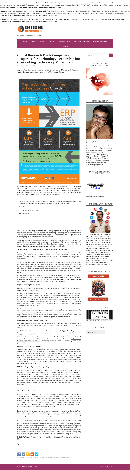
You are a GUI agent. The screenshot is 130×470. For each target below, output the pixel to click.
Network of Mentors (100, 42)
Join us (52, 42)
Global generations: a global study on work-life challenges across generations (47, 420)
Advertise (43, 42)
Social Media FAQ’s (64, 42)
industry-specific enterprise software (29, 192)
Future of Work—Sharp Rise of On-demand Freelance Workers (53, 437)
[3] (64, 331)
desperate (35, 457)
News (26, 65)
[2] (43, 190)
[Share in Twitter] (36, 454)
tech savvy (56, 457)
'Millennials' (23, 457)
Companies (29, 457)
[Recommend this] (18, 444)
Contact (65, 46)
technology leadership (65, 457)
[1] (74, 186)
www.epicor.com (49, 406)
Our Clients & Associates (82, 42)
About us (34, 42)
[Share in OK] (28, 454)
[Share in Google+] (32, 454)
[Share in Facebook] (19, 454)
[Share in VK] (23, 454)
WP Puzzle (110, 466)
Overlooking (50, 457)
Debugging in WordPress (80, 5)
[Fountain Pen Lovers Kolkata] (95, 186)
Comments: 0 (32, 65)
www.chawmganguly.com (94, 165)
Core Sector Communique (24, 466)
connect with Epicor (32, 406)
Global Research (42, 457)
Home (25, 42)
